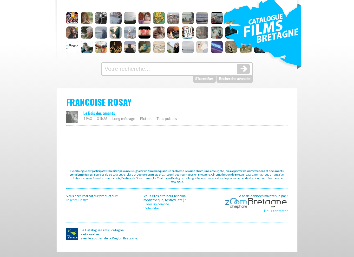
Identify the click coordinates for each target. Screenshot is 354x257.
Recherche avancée (234, 78)
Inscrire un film (77, 200)
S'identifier (204, 78)
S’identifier (152, 208)
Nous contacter (276, 211)
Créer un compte (156, 204)
